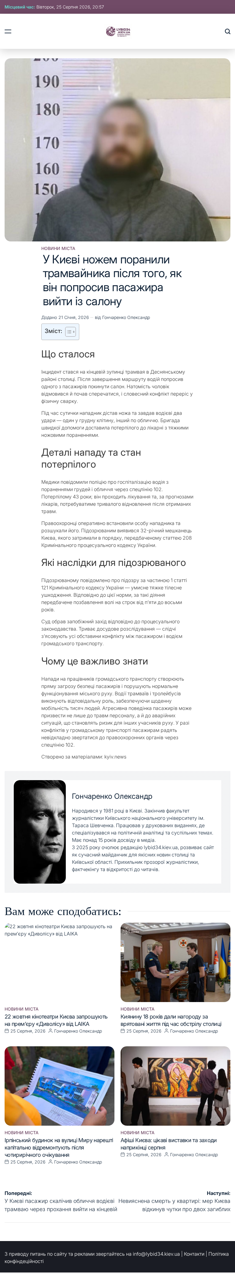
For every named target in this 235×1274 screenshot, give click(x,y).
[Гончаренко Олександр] (40, 832)
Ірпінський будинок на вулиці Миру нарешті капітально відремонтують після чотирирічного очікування (59, 1147)
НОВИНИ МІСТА (58, 248)
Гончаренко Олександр (126, 317)
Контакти (194, 1254)
